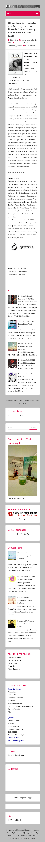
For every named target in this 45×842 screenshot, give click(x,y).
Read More (26, 316)
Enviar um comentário (16, 416)
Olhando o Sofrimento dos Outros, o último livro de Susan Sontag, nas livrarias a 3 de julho (22, 29)
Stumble (13, 274)
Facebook (23, 268)
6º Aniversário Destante (26, 576)
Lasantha (10, 836)
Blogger (29, 798)
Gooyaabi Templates (28, 838)
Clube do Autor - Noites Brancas (20, 706)
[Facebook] (17, 533)
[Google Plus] (20, 533)
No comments (30, 46)
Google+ (23, 271)
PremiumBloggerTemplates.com (25, 836)
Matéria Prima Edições (17, 735)
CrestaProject (19, 833)
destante (21, 830)
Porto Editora (13, 726)
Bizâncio (11, 700)
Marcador (12, 692)
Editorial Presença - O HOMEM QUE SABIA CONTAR (26, 346)
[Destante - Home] (22, 7)
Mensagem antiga (32, 400)
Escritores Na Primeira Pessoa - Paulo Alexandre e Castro (27, 624)
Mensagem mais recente (15, 400)
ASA (9, 712)
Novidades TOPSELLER (26, 360)
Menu (9, 14)
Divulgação (19, 43)
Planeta (11, 723)
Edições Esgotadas (15, 729)
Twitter (13, 271)
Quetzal (19, 46)
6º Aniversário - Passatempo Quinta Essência (24, 600)
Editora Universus (15, 703)
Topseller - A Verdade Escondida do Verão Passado (26, 324)
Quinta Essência (14, 720)
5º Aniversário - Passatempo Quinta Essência (24, 556)
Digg (23, 274)
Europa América (14, 709)
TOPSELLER (12, 732)
